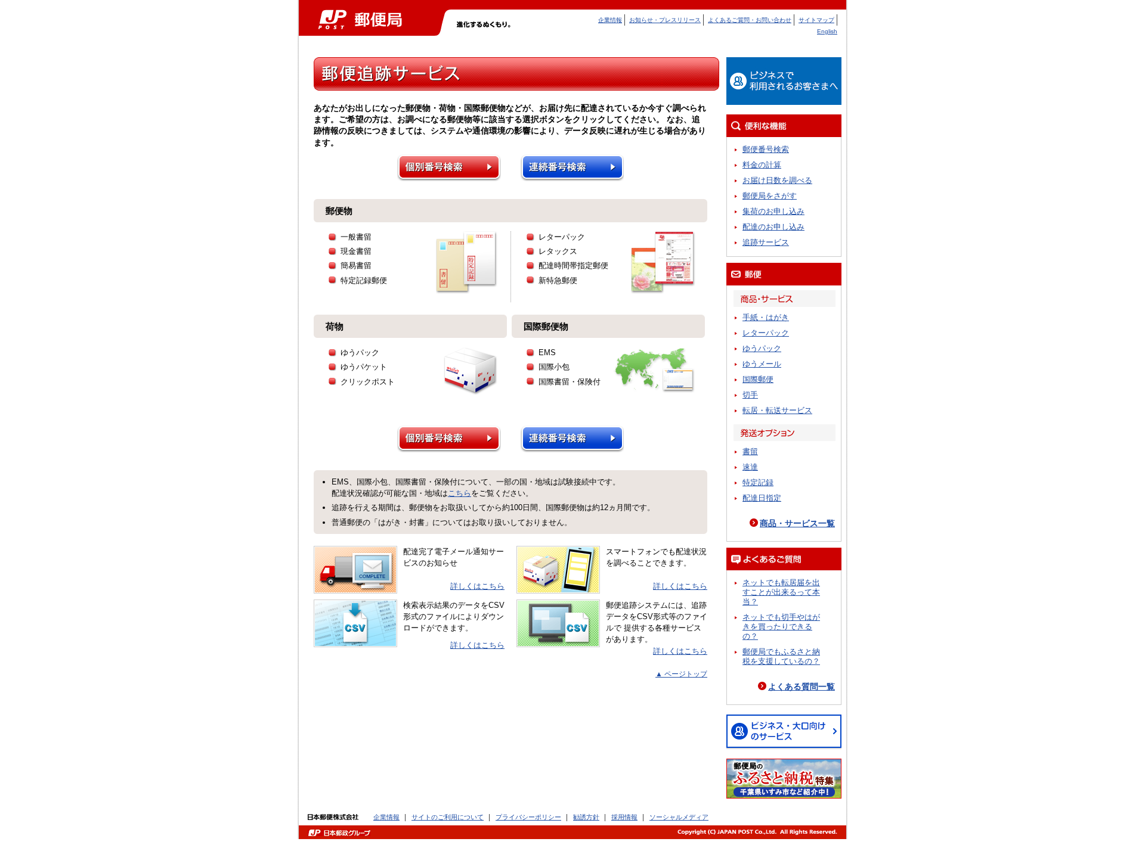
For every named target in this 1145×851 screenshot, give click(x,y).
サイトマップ (816, 20)
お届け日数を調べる (777, 180)
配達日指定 (761, 497)
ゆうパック (761, 348)
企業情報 (610, 20)
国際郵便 (757, 379)
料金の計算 (761, 164)
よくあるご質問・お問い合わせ (749, 20)
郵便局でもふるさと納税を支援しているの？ (781, 656)
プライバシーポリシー (528, 817)
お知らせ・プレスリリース (665, 20)
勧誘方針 (586, 817)
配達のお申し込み (773, 226)
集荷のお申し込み (773, 211)
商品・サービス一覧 (797, 523)
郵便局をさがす (769, 195)
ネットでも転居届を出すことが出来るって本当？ (781, 592)
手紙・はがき (765, 317)
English (827, 31)
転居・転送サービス (777, 410)
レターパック (765, 332)
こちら (459, 493)
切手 (750, 394)
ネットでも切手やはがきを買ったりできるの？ (781, 627)
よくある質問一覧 (801, 686)
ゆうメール (761, 363)
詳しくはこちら (477, 586)
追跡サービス (765, 242)
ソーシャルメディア (678, 817)
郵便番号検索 (765, 149)
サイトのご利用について (447, 817)
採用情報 (624, 817)
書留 (750, 451)
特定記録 (757, 482)
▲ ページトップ (681, 674)
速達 (750, 466)
